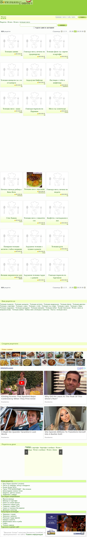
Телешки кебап (51, 308)
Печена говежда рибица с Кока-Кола (11, 190)
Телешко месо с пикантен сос (34, 219)
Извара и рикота (9, 520)
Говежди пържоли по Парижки (34, 110)
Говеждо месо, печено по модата (57, 190)
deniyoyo (19, 195)
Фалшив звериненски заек (11, 275)
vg (21, 55)
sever (20, 221)
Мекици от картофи (10, 501)
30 (82, 31)
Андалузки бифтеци (34, 80)
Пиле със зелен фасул (11, 502)
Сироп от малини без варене (13, 508)
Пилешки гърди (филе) (11, 518)
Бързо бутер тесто (9, 487)
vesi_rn (43, 224)
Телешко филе (65, 304)
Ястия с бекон (52, 450)
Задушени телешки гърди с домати (34, 276)
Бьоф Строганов (64, 308)
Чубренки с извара (10, 494)
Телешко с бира (76, 306)
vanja (20, 112)
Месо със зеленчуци (57, 108)
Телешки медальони (51, 304)
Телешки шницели (21, 304)
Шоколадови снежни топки (13, 491)
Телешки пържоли (6, 304)
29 (80, 31)
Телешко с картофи (7, 306)
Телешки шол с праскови (34, 189)
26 (72, 31)
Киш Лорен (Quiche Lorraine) (13, 484)
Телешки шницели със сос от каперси (11, 81)
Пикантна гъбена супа (11, 504)
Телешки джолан (79, 304)
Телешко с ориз (21, 306)
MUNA (20, 278)
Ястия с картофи (32, 447)
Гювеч (5, 523)
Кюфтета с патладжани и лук (57, 219)
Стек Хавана (11, 218)
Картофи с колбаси (47, 447)
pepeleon (65, 86)
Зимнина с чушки (9, 514)
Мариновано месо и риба (12, 521)
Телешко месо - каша (11, 108)
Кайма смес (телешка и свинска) (37, 310)
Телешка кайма (18, 310)
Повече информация (34, 534)
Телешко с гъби (34, 306)
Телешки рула (57, 246)
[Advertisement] (41, 10)
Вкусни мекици (8, 499)
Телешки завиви (11, 51)
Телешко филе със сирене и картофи (57, 52)
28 (78, 31)
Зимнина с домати (10, 516)
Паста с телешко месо (59, 310)
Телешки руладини (23, 308)
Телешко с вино (63, 306)
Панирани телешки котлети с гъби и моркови (11, 247)
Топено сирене (8, 525)
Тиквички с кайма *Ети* (11, 506)
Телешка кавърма (37, 308)
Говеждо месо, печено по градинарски (34, 52)
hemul (66, 112)
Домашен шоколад (10, 510)
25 (70, 31)
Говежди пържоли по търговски (57, 276)
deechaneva (42, 192)
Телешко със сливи (49, 306)
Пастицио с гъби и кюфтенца (57, 81)
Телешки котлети (36, 304)
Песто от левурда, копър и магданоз (16, 485)
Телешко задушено (7, 308)
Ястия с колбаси (39, 450)
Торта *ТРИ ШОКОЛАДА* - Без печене (17, 489)
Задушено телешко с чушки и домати (34, 247)
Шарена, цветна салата (11, 493)
